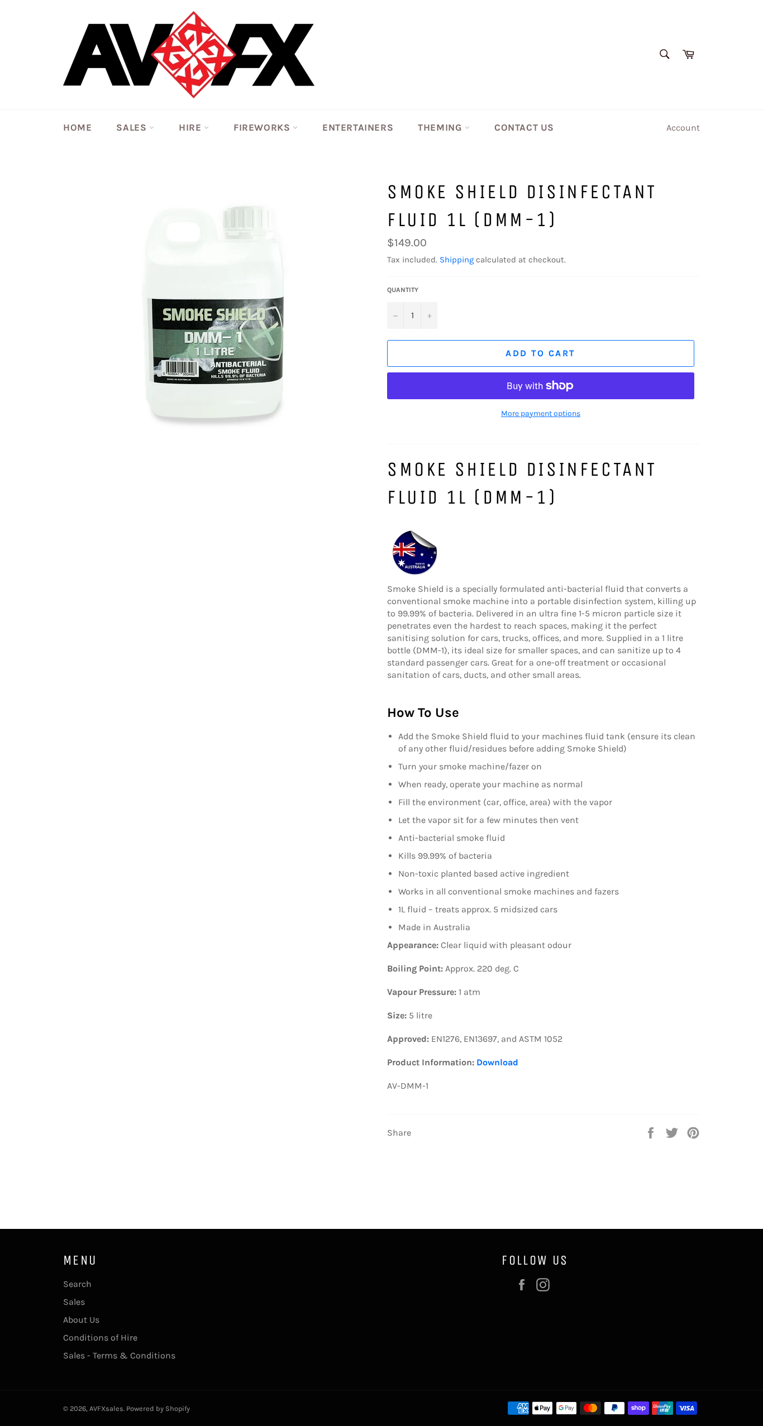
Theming (441, 127)
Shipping (457, 260)
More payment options (540, 413)
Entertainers (357, 127)
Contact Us (524, 127)
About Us (81, 1319)
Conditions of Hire (100, 1337)
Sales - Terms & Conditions (119, 1355)
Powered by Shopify (158, 1408)
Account (683, 127)
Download (497, 1062)
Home (77, 127)
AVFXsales (106, 1408)
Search (77, 1284)
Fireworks (263, 127)
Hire (191, 127)
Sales (132, 127)
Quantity (402, 290)
